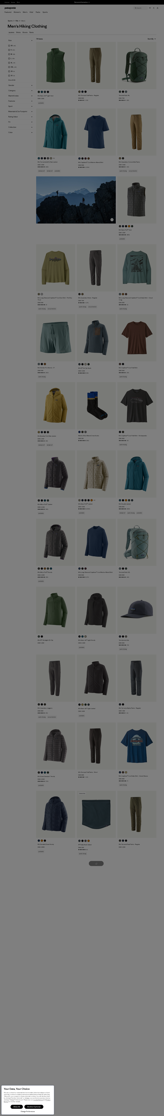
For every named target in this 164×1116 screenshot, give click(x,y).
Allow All (16, 1107)
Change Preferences (28, 1111)
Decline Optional (34, 1107)
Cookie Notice (38, 1100)
